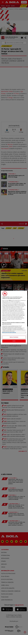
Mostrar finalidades (14, 337)
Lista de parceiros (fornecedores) (9, 332)
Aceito (14, 340)
